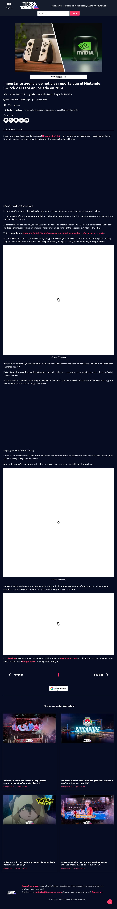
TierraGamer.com (30, 885)
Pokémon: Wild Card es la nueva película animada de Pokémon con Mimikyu (29, 863)
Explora (9, 8)
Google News (28, 661)
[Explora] (9, 4)
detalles (12, 658)
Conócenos (97, 892)
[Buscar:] (53, 13)
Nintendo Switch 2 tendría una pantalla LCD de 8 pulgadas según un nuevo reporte (63, 233)
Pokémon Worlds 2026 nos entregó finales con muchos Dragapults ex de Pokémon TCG (84, 863)
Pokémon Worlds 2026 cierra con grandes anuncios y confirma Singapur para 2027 (87, 781)
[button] (6, 120)
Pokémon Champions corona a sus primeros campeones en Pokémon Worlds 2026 (24, 781)
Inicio (9, 110)
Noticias (18, 110)
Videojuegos (59, 76)
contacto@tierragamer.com (48, 892)
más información (68, 658)
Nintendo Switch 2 (51, 135)
